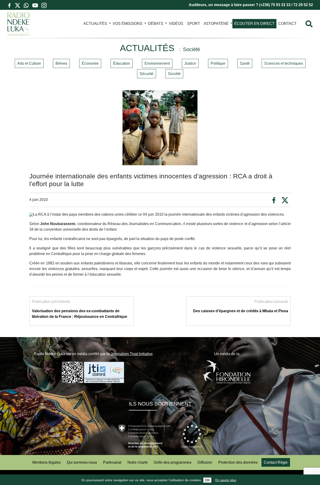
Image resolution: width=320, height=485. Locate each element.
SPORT (193, 24)
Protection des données (238, 462)
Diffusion (204, 462)
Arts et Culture (29, 63)
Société (174, 74)
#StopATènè (216, 24)
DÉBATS (155, 24)
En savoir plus (225, 480)
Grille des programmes (172, 462)
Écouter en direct (254, 24)
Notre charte (137, 462)
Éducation (121, 63)
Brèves (61, 63)
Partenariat (112, 462)
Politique (218, 63)
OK (207, 480)
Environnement (157, 63)
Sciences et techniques (283, 63)
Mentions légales (46, 462)
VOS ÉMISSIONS (127, 24)
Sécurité (146, 74)
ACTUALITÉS (95, 24)
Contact (287, 24)
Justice (190, 63)
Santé (245, 63)
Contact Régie (276, 462)
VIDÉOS (176, 24)
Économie (90, 63)
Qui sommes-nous (82, 462)
